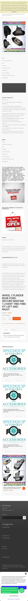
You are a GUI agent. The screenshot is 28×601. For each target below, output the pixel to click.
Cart (3, 146)
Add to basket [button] (9, 494)
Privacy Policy (17, 599)
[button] (26, 573)
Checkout (4, 149)
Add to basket (17, 318)
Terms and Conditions (7, 144)
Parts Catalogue (5, 156)
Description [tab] (6, 329)
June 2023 (4, 508)
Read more (8, 380)
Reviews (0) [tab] (13, 329)
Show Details (19, 380)
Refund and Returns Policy (8, 159)
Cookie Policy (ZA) (6, 151)
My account (4, 154)
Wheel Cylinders (9, 323)
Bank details (5, 161)
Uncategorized (6, 527)
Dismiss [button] (15, 11)
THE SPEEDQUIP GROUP (20, 323)
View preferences (14, 595)
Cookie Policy (10, 599)
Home (3, 142)
